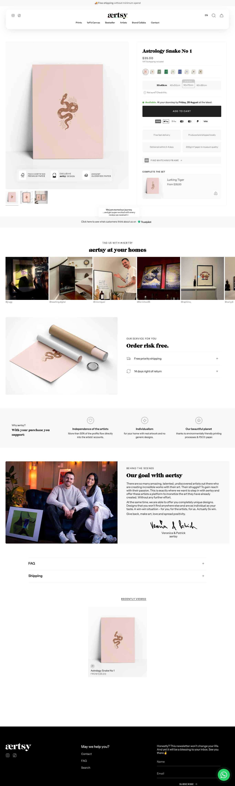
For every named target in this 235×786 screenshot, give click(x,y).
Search (85, 767)
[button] (214, 15)
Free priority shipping (148, 358)
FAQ (31, 563)
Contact (86, 754)
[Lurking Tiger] (152, 186)
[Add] (215, 193)
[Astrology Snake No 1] (117, 642)
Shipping (35, 576)
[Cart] (222, 15)
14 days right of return (148, 371)
